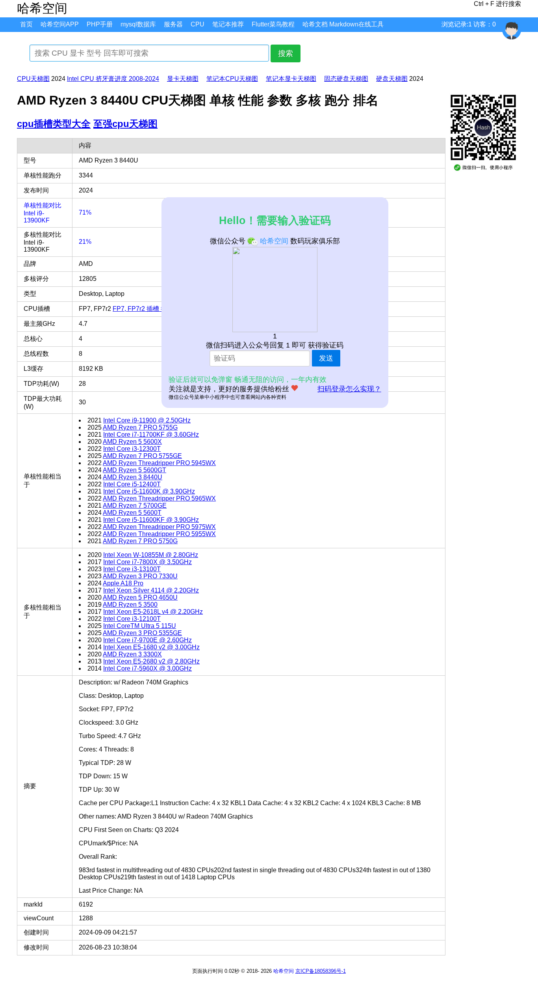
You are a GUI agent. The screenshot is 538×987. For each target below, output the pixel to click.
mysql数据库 (138, 24)
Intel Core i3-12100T (132, 618)
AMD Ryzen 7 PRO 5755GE (142, 455)
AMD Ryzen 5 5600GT (134, 470)
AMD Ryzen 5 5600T (132, 512)
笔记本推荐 (228, 24)
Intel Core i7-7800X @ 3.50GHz (147, 562)
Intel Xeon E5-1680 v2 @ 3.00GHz (151, 647)
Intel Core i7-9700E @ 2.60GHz (147, 640)
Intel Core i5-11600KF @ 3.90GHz (151, 519)
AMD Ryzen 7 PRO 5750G (140, 541)
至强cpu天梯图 (125, 123)
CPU (197, 24)
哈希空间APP (60, 24)
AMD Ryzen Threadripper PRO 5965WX (159, 498)
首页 (26, 24)
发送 (326, 358)
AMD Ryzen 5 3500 (130, 604)
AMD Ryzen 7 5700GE (135, 505)
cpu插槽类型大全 (54, 123)
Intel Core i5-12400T (132, 484)
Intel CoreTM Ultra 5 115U (139, 625)
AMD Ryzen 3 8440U (132, 477)
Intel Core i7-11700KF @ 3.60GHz (151, 434)
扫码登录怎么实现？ (349, 389)
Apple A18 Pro (123, 583)
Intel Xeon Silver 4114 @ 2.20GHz (151, 590)
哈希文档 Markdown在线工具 (343, 24)
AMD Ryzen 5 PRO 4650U (140, 597)
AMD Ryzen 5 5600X (132, 441)
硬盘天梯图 (392, 78)
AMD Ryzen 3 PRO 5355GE (142, 633)
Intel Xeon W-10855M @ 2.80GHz (150, 554)
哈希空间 (283, 971)
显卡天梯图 (183, 78)
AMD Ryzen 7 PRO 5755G (140, 427)
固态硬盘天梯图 (346, 78)
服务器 (173, 24)
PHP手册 (100, 24)
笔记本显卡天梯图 (291, 78)
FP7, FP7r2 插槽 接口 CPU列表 (157, 308)
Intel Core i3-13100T (132, 569)
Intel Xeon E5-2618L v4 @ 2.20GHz (153, 611)
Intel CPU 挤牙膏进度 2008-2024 (113, 78)
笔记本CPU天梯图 (232, 78)
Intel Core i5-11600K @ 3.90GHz (149, 491)
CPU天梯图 (33, 78)
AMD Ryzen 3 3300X (132, 654)
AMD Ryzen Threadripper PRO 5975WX (159, 526)
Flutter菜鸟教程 (273, 24)
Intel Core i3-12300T (132, 448)
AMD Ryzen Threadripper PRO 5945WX (159, 463)
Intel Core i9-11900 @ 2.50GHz (147, 420)
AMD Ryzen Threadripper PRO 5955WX (159, 534)
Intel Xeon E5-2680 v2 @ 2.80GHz (151, 661)
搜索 (285, 53)
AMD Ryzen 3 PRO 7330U (140, 576)
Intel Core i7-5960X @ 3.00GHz (147, 668)
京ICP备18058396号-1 (320, 971)
